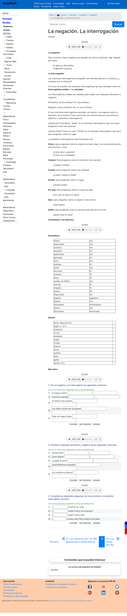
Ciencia (6, 109)
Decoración (8, 145)
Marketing (11, 103)
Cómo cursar (78, 3)
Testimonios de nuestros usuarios (61, 584)
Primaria (7, 165)
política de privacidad (70, 601)
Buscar (118, 24)
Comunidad (58, 3)
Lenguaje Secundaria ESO (9, 193)
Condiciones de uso (55, 601)
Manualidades (9, 82)
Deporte (7, 132)
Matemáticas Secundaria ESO (9, 183)
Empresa (7, 88)
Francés (10, 40)
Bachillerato (8, 200)
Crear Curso (59, 6)
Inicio (5, 13)
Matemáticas (9, 116)
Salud (5, 129)
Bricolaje (7, 152)
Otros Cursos (9, 217)
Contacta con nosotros (56, 587)
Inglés (9, 36)
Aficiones (7, 126)
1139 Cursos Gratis (43, 3)
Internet (6, 79)
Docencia (7, 142)
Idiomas (6, 33)
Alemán (9, 44)
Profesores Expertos (12, 593)
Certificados (9, 590)
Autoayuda (8, 85)
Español (83, 15)
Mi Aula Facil (114, 3)
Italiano (9, 47)
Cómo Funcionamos (12, 584)
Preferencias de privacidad (15, 596)
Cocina (6, 106)
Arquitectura (9, 220)
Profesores (46, 6)
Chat (68, 3)
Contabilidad (9, 99)
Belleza (6, 149)
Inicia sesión (52, 390)
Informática (8, 54)
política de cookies (85, 601)
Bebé (5, 155)
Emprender (11, 92)
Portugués (11, 51)
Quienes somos (10, 587)
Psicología (8, 158)
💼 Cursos (62, 15)
